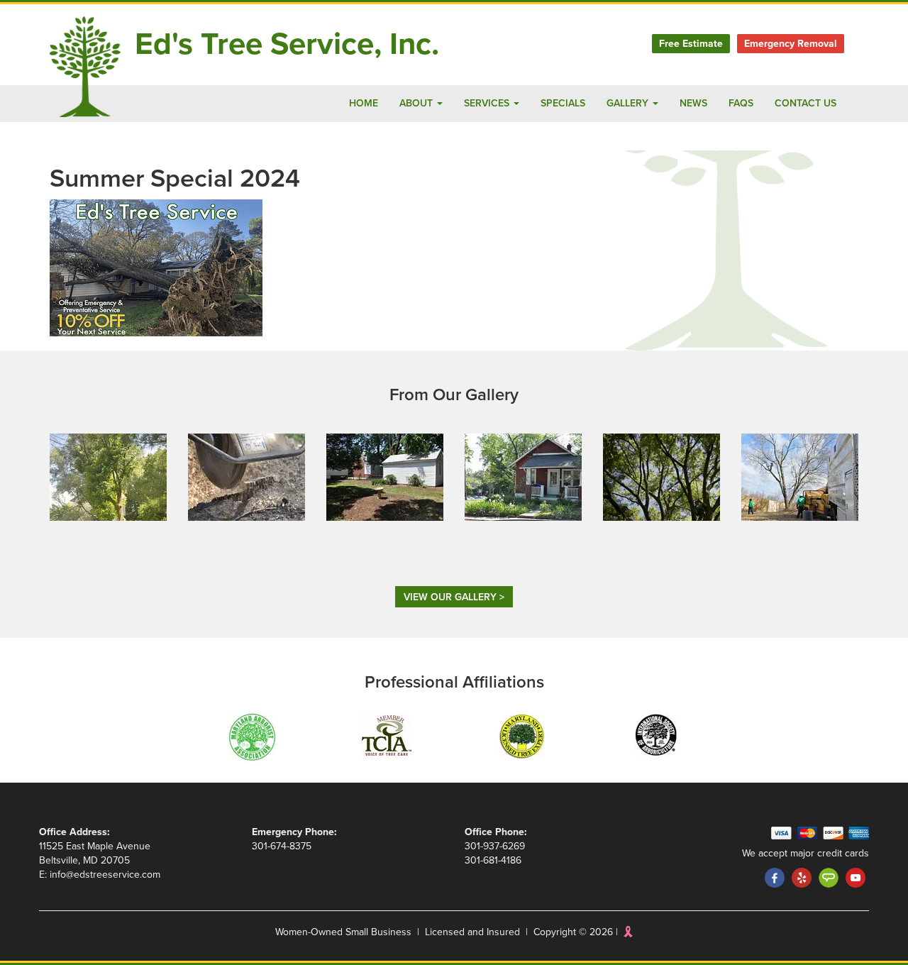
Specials (563, 103)
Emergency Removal (790, 44)
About (417, 103)
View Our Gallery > (454, 597)
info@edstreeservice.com (105, 874)
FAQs (741, 103)
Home (363, 103)
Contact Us (805, 103)
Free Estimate (691, 44)
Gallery (629, 103)
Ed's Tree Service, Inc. (287, 44)
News (693, 103)
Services (488, 103)
